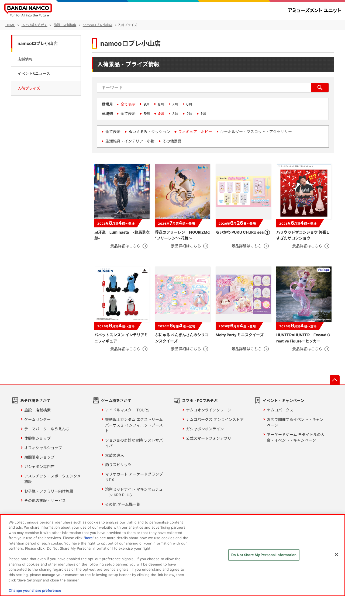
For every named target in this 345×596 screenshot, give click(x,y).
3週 (175, 113)
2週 (189, 113)
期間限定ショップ (39, 457)
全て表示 (128, 104)
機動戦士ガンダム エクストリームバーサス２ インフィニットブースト (134, 425)
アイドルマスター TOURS (127, 410)
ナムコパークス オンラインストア (215, 419)
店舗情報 (25, 59)
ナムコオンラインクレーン (208, 410)
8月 (161, 104)
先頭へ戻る (335, 379)
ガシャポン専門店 (39, 466)
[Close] (336, 554)
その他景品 (172, 141)
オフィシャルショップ (43, 447)
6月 (189, 104)
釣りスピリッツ (118, 464)
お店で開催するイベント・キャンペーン (295, 422)
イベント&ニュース (34, 73)
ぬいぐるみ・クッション (149, 131)
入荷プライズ (29, 88)
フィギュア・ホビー (195, 131)
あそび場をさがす (35, 400)
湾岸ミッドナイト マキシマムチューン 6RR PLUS (134, 492)
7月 (175, 104)
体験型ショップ (37, 438)
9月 (147, 104)
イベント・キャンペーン (283, 400)
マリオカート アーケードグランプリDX (134, 477)
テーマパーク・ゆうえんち (47, 429)
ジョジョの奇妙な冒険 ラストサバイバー (134, 443)
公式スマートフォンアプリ (208, 438)
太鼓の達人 (114, 455)
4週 (161, 113)
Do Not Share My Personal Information (263, 555)
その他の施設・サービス (45, 500)
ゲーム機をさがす (116, 400)
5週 (147, 113)
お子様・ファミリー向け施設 (48, 491)
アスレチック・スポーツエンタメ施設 (52, 479)
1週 (203, 113)
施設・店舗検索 (37, 410)
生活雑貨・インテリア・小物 (129, 141)
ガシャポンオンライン (205, 429)
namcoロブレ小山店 (38, 43)
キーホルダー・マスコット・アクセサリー (256, 131)
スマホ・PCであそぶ (200, 400)
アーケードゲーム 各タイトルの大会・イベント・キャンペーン (296, 437)
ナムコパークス (280, 410)
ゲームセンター (37, 419)
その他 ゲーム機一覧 (122, 504)
